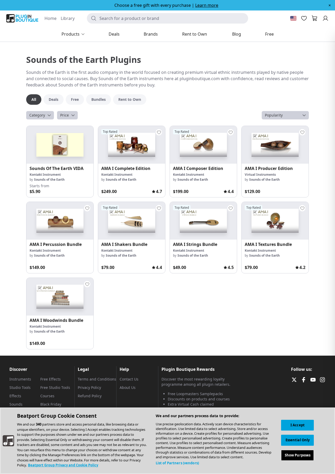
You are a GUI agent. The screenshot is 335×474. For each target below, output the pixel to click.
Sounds (16, 404)
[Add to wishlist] (159, 132)
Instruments (20, 379)
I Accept (298, 425)
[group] (60, 161)
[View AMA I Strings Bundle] (203, 221)
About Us (128, 387)
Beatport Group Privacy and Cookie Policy (63, 465)
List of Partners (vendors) (177, 463)
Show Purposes (298, 455)
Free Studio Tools (55, 387)
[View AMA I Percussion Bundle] (59, 221)
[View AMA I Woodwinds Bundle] (59, 297)
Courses (47, 395)
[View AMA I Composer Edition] (203, 145)
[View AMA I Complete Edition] (131, 145)
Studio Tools (20, 387)
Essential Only (298, 440)
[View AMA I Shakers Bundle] (131, 221)
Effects (15, 395)
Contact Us (129, 379)
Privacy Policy (89, 387)
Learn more (206, 5)
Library (68, 18)
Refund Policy (90, 395)
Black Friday (50, 404)
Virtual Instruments (260, 174)
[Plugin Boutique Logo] (22, 18)
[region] (167, 440)
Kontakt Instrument (45, 174)
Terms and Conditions (97, 379)
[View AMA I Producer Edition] (275, 145)
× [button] (329, 5)
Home (50, 18)
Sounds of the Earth (49, 179)
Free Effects (50, 379)
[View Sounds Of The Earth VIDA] (59, 145)
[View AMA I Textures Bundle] (275, 221)
